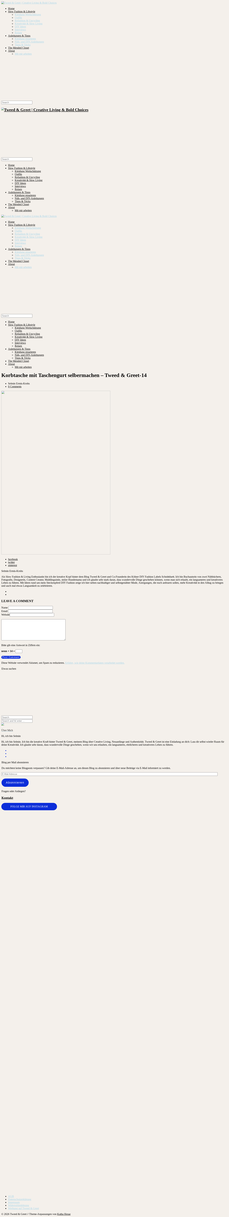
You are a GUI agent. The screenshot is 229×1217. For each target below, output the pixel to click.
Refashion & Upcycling (27, 20)
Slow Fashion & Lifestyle (21, 11)
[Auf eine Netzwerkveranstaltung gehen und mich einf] (58, 1108)
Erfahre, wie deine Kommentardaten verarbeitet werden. (95, 662)
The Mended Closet (18, 47)
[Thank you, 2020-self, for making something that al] (171, 1034)
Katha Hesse (64, 1214)
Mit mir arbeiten (23, 53)
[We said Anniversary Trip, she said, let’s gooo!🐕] (20, 1029)
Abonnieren (15, 782)
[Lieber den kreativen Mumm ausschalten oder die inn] (20, 830)
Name (4, 607)
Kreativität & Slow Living (28, 23)
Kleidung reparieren (25, 38)
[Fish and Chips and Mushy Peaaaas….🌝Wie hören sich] (95, 841)
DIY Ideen (20, 26)
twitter (11, 562)
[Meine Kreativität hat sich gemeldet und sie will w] (133, 878)
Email (4, 611)
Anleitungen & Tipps (19, 35)
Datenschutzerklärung (19, 1199)
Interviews (20, 29)
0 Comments (14, 386)
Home (11, 8)
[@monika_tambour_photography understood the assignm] (95, 1082)
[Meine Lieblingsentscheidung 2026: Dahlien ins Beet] (171, 844)
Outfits (18, 17)
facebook (13, 559)
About (11, 50)
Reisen (18, 32)
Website (5, 614)
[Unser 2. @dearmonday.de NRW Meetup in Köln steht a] (209, 1085)
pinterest (12, 565)
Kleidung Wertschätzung (28, 14)
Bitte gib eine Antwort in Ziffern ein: (20, 645)
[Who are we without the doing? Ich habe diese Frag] (133, 1080)
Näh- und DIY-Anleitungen (29, 41)
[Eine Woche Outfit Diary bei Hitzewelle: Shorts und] (58, 822)
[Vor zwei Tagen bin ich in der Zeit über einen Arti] (209, 920)
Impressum (14, 1202)
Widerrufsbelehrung (18, 1205)
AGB (11, 1196)
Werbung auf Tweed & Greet (23, 1208)
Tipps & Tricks (23, 44)
